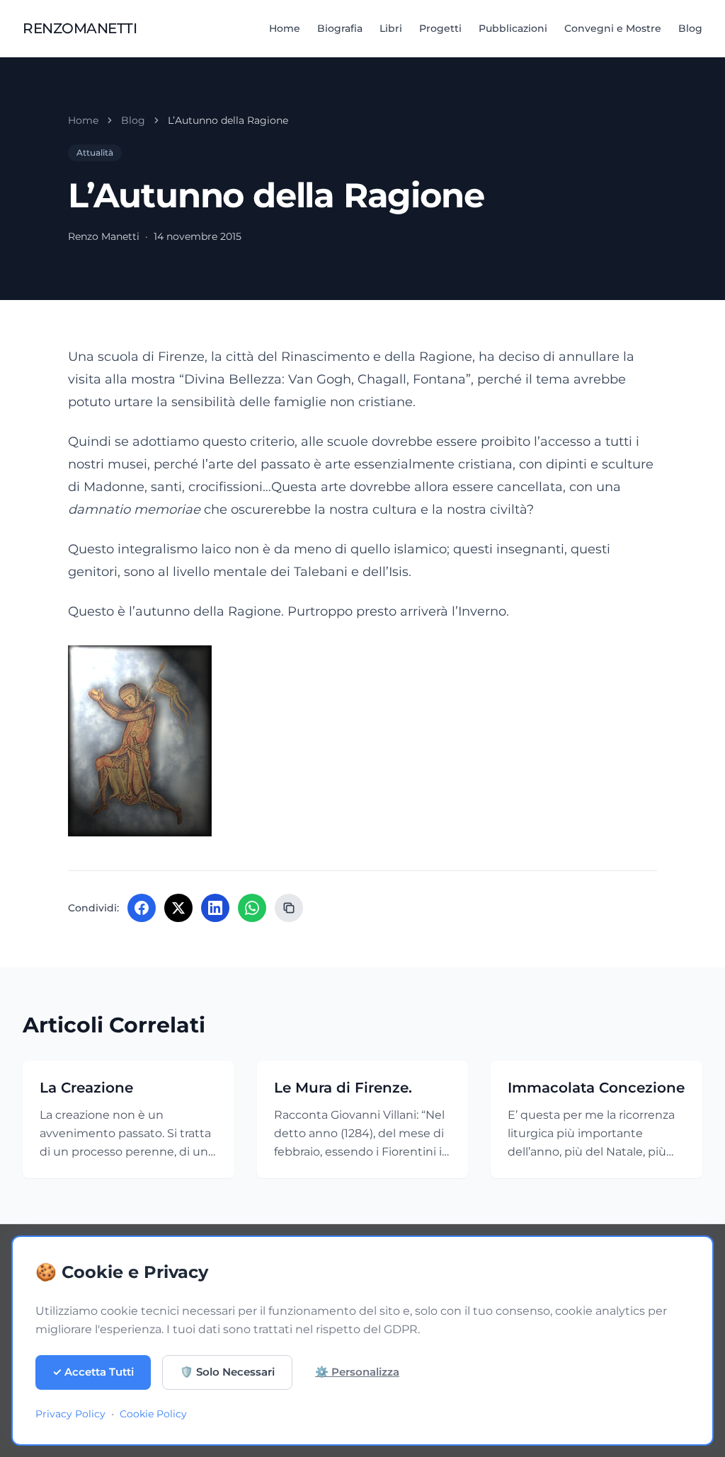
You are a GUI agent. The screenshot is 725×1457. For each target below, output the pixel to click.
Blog (690, 28)
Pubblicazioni (513, 28)
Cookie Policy (153, 1413)
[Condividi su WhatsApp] (252, 908)
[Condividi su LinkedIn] (215, 908)
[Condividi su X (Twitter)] (178, 908)
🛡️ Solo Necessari (227, 1371)
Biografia (339, 28)
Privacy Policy (70, 1413)
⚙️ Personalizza (357, 1371)
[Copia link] (289, 908)
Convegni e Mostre (612, 28)
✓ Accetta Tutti (93, 1371)
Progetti (440, 28)
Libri (390, 28)
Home (284, 28)
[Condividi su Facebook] (141, 908)
